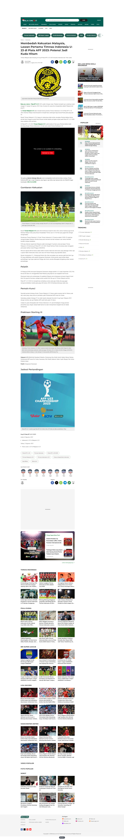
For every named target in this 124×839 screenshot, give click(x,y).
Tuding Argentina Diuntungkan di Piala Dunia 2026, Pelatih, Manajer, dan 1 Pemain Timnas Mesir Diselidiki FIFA (29, 640)
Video (92, 24)
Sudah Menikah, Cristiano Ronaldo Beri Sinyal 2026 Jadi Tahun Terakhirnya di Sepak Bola (65, 640)
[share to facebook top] (52, 62)
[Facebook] (22, 829)
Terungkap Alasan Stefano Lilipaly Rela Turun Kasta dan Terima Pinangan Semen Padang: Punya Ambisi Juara (66, 584)
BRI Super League (33, 24)
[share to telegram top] (65, 62)
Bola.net (93, 818)
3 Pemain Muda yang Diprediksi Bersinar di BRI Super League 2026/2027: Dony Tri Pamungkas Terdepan (93, 205)
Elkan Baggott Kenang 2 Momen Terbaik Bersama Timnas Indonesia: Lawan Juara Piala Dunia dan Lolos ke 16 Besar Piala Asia (47, 623)
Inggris (60, 24)
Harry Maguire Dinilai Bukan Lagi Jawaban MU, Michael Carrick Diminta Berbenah (66, 717)
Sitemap (23, 824)
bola (29, 20)
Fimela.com (80, 821)
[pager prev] (21, 35)
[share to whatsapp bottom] (61, 482)
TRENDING (82, 228)
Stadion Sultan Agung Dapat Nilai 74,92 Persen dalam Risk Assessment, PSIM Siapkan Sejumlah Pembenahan (92, 214)
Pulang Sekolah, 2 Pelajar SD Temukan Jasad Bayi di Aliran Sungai (66, 805)
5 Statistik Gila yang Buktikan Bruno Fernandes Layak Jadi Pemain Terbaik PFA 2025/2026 (66, 738)
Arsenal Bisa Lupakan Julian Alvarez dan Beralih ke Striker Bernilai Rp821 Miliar (47, 700)
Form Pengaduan (50, 819)
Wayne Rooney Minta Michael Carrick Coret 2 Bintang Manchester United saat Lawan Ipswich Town (29, 717)
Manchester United (29, 724)
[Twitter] (25, 829)
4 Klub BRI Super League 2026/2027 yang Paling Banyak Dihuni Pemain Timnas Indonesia (93, 180)
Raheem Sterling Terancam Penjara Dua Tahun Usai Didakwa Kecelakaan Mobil (66, 700)
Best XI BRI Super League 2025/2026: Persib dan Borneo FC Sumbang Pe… (93, 107)
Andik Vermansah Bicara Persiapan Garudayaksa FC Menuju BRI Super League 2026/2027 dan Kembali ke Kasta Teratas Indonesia (47, 678)
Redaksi (23, 822)
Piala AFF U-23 (35, 104)
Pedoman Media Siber (35, 822)
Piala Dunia (52, 24)
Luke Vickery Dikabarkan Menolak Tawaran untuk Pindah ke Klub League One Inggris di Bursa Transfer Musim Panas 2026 (66, 601)
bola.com (54, 833)
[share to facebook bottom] (52, 482)
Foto (98, 24)
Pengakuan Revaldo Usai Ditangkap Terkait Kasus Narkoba (65, 788)
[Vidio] (27, 829)
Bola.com (23, 104)
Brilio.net (66, 821)
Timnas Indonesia (29, 570)
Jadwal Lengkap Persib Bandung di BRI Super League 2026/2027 (27, 661)
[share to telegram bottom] (65, 482)
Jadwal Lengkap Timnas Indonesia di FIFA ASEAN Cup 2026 (46, 584)
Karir (47, 822)
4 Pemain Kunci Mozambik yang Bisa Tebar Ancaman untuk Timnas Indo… (93, 100)
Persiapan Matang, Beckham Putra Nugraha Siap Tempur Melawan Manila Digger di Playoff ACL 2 (92, 196)
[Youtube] (30, 829)
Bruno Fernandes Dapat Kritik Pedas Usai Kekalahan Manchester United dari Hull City (29, 700)
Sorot (23, 773)
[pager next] (102, 35)
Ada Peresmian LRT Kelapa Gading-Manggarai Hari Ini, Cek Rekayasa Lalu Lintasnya (47, 805)
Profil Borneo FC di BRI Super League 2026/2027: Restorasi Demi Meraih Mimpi (65, 661)
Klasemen (41, 28)
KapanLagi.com (95, 821)
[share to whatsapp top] (61, 62)
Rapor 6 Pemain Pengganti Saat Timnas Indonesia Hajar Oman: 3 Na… (93, 93)
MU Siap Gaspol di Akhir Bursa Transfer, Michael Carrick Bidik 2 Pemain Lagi (66, 755)
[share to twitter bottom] (56, 482)
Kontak (23, 819)
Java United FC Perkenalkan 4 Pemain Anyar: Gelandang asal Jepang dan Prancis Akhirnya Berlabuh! (47, 661)
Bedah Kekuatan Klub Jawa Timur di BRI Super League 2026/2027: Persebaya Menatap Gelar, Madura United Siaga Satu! (66, 678)
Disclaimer (32, 819)
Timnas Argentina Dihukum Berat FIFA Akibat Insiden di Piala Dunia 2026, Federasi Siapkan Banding (66, 623)
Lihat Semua (97, 123)
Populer (84, 123)
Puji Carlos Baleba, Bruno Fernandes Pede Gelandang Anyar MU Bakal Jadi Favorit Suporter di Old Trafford (47, 717)
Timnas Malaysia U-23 (28, 111)
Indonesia (44, 24)
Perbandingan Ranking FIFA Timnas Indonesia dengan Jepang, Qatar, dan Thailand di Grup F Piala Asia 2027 (29, 584)
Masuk (99, 20)
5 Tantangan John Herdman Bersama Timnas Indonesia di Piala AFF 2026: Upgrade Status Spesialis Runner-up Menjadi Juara (90, 78)
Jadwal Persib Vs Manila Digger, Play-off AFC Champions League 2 (91, 162)
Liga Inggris (26, 685)
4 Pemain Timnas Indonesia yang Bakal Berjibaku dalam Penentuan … (93, 114)
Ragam (86, 24)
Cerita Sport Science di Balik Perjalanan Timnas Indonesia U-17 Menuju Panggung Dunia (29, 601)
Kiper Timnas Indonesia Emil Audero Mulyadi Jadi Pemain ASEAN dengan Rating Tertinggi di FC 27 (92, 144)
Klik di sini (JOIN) (31, 182)
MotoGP (80, 24)
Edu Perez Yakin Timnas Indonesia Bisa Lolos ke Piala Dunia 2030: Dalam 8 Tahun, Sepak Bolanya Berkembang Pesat (47, 640)
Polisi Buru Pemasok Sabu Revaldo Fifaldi (28, 787)
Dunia (66, 24)
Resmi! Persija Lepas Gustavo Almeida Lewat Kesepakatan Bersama (92, 222)
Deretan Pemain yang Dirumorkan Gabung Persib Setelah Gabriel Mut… (93, 86)
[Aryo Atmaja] (23, 62)
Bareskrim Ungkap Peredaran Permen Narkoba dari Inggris (29, 805)
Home (24, 24)
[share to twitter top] (56, 62)
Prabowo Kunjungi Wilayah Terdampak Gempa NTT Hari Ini (47, 788)
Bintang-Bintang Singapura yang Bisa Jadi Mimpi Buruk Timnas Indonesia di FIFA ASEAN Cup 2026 (47, 601)
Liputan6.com (67, 818)
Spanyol (73, 24)
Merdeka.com (67, 823)
